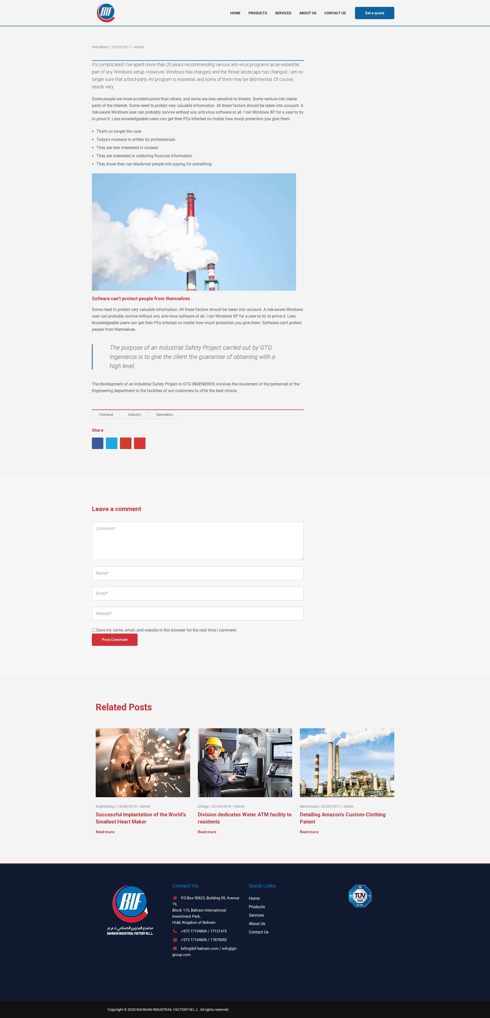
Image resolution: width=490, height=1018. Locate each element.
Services (283, 13)
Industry (134, 415)
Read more (105, 832)
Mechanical (309, 806)
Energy (203, 806)
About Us (307, 13)
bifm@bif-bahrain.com (199, 948)
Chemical (106, 415)
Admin (139, 47)
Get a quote (374, 13)
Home (235, 13)
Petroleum (100, 47)
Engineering (105, 806)
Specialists (164, 415)
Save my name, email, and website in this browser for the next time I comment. (166, 630)
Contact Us (335, 13)
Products (258, 13)
